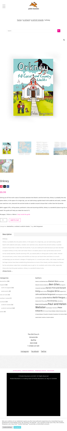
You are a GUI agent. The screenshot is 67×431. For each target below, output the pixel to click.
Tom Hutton (61, 314)
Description (7, 234)
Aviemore (42, 284)
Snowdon (51, 314)
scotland (26, 20)
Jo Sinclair (38, 298)
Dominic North (43, 291)
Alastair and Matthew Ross (41, 281)
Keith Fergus (59, 297)
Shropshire (45, 314)
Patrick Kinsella (41, 304)
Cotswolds (37, 288)
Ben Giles (54, 284)
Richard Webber (52, 311)
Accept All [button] (17, 427)
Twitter (43, 351)
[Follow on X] (4, 186)
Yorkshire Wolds (50, 317)
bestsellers (10, 226)
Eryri (65, 291)
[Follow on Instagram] (1, 186)
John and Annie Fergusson (45, 294)
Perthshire (54, 307)
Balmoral (46, 284)
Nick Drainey (52, 301)
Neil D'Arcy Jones (43, 301)
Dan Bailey (42, 288)
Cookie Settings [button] (7, 427)
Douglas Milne (53, 291)
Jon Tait (65, 294)
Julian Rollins (47, 298)
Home (19, 20)
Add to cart (15, 220)
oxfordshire (60, 301)
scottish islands (37, 20)
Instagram (25, 351)
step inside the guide (23, 214)
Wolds (39, 317)
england (62, 291)
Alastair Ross (53, 281)
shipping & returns (40, 370)
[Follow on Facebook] (8, 186)
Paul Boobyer (49, 307)
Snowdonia (55, 314)
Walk (65, 314)
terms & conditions (28, 370)
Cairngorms (62, 284)
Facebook (35, 351)
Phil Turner (45, 311)
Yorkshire (44, 317)
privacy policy (17, 370)
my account (50, 370)
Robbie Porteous (60, 311)
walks (36, 317)
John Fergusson (38, 226)
